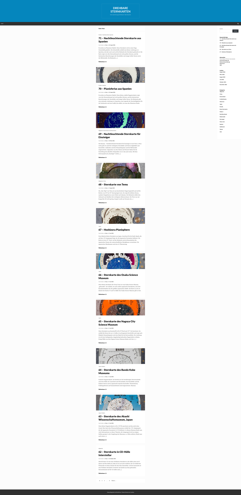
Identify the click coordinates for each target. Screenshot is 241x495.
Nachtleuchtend (105, 34)
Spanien (111, 34)
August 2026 (222, 72)
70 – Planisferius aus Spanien (115, 88)
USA (221, 131)
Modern (100, 34)
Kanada (221, 106)
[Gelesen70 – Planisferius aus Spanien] (120, 82)
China (104, 181)
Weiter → (114, 480)
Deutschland (106, 130)
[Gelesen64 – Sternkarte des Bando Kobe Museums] (120, 363)
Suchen (221, 28)
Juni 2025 (222, 79)
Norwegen (222, 119)
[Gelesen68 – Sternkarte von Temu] (120, 178)
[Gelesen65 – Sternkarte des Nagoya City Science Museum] (120, 315)
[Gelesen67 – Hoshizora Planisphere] (120, 223)
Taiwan (221, 129)
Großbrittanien (223, 99)
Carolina (132, 492)
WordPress (118, 492)
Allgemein (101, 130)
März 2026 (222, 74)
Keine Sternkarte (223, 109)
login (221, 65)
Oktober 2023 (223, 82)
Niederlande (222, 116)
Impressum (222, 63)
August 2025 (222, 77)
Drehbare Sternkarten (120, 9)
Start (2, 23)
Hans (106, 45)
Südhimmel (222, 126)
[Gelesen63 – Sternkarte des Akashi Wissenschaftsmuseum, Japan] (120, 410)
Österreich (222, 121)
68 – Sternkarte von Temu (113, 184)
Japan (100, 226)
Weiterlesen (103, 61)
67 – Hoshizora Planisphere (114, 229)
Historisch (222, 101)
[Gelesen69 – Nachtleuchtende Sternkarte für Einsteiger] (120, 127)
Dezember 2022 (223, 84)
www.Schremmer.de (224, 60)
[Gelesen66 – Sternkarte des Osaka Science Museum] (120, 268)
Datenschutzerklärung (225, 62)
